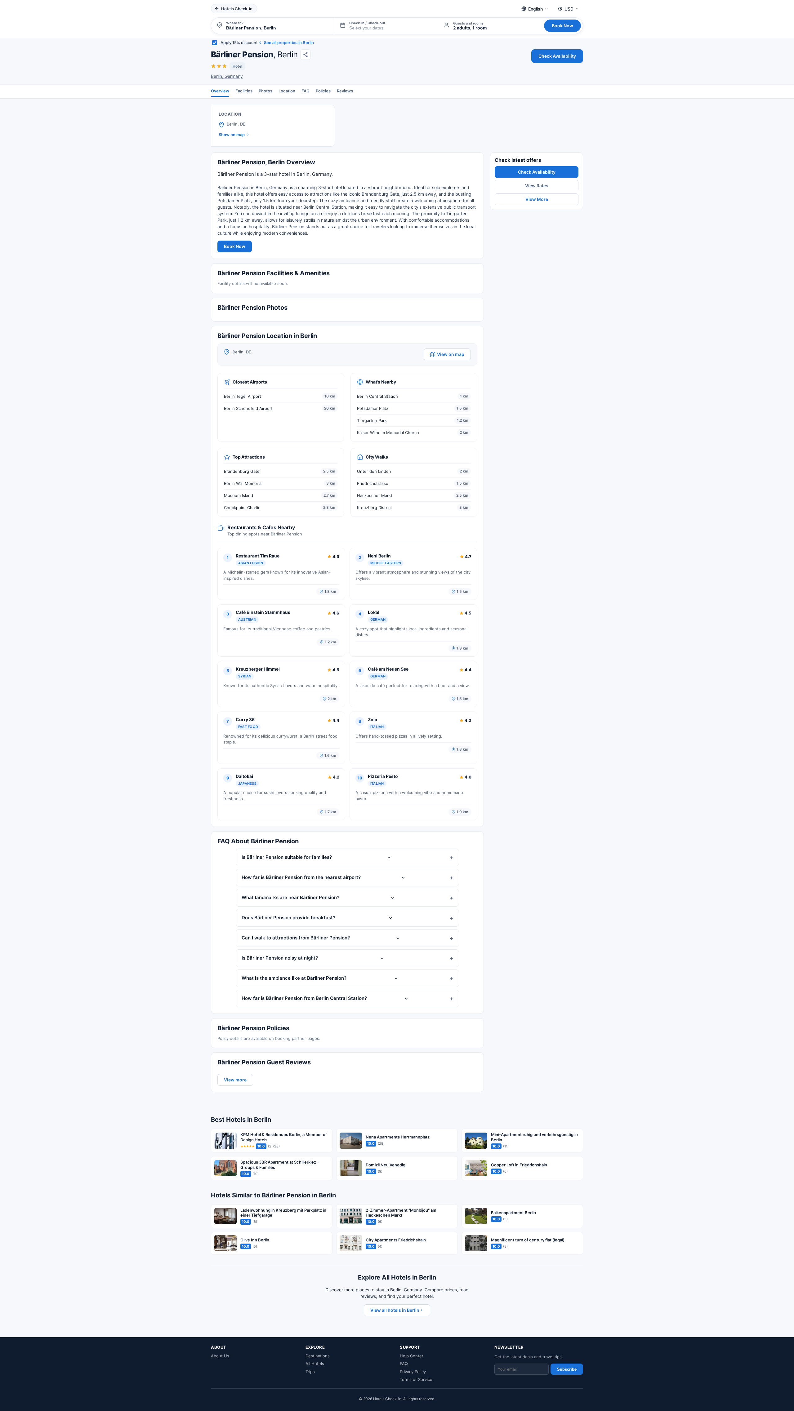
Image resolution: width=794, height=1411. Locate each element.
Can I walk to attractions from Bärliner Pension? (296, 938)
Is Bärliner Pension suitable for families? (287, 857)
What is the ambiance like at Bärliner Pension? (294, 978)
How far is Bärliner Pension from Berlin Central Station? (304, 998)
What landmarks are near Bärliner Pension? (290, 897)
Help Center (411, 1355)
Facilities (243, 90)
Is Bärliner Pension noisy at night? (280, 958)
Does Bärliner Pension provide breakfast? (288, 918)
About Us (220, 1355)
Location (287, 90)
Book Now (562, 25)
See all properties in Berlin (289, 42)
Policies (323, 90)
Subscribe (567, 1369)
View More (536, 199)
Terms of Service (416, 1379)
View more (235, 1079)
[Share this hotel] (305, 54)
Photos (265, 90)
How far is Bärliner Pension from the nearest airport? (301, 877)
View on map (450, 354)
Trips (310, 1371)
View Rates (536, 185)
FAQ (305, 90)
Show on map (232, 134)
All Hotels (315, 1363)
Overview (220, 90)
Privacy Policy (413, 1371)
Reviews (345, 90)
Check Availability (557, 56)
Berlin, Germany (227, 76)
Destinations (318, 1355)
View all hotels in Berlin (394, 1310)
